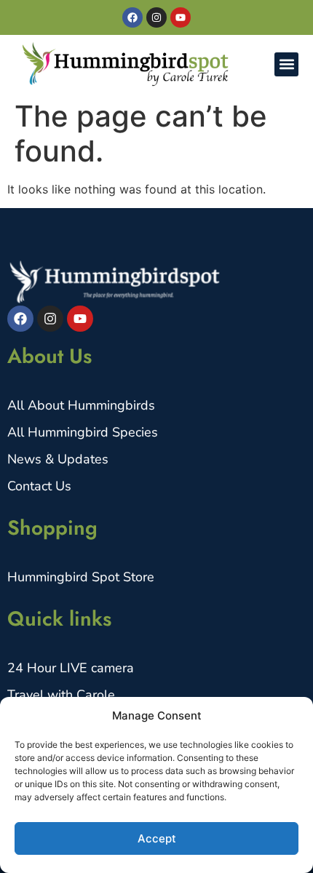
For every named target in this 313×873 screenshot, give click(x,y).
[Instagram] (156, 17)
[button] (286, 64)
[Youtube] (180, 17)
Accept (157, 838)
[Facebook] (132, 17)
